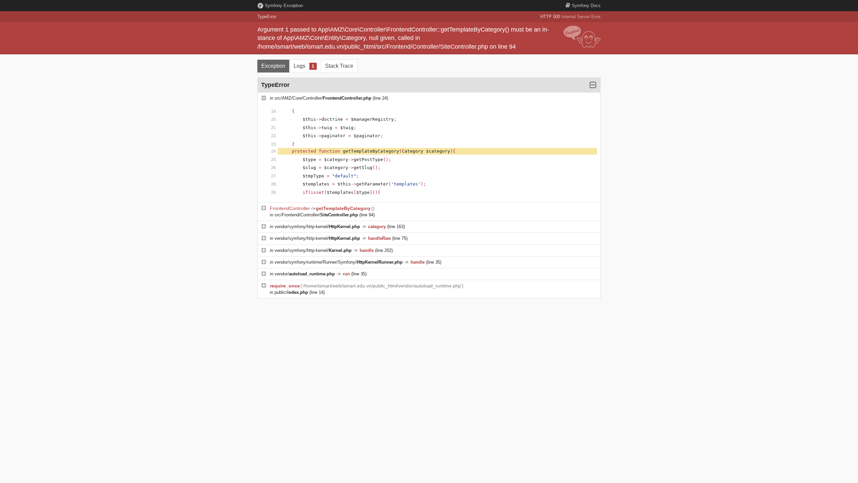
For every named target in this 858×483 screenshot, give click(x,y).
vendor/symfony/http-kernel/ (317, 226)
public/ (291, 292)
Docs (586, 5)
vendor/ (304, 273)
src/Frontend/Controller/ (316, 214)
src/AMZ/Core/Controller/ (322, 98)
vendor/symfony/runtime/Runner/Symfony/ (338, 262)
